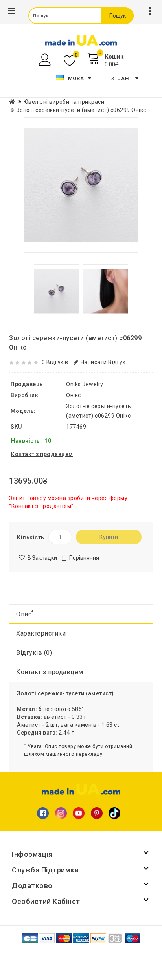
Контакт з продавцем (49, 672)
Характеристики (41, 633)
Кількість (30, 537)
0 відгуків (55, 362)
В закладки (42, 558)
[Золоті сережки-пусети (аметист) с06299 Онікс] (81, 185)
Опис (25, 614)
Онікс (73, 395)
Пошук (117, 16)
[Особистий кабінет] (46, 60)
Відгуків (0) (34, 652)
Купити (108, 537)
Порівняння (84, 558)
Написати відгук (103, 362)
